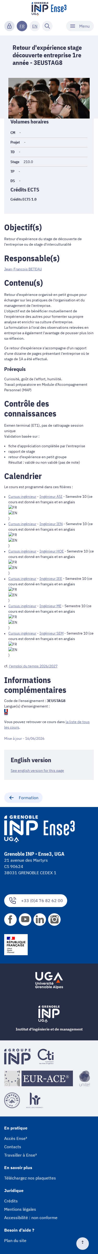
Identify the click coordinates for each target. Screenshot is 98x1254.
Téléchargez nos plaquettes (30, 1178)
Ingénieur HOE (51, 551)
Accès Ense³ (15, 1138)
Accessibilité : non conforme (30, 1217)
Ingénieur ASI (50, 496)
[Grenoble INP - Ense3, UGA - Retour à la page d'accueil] (49, 9)
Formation (28, 797)
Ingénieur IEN (51, 524)
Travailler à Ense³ (20, 1155)
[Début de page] (84, 1243)
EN (34, 26)
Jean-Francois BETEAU (23, 269)
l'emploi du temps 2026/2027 (33, 666)
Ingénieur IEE (50, 578)
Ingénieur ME (50, 606)
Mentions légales (20, 1209)
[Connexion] (9, 26)
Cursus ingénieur (22, 496)
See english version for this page (37, 770)
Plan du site (15, 1240)
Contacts (12, 1146)
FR (22, 26)
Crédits (11, 1200)
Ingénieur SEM (51, 633)
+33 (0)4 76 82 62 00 (42, 900)
